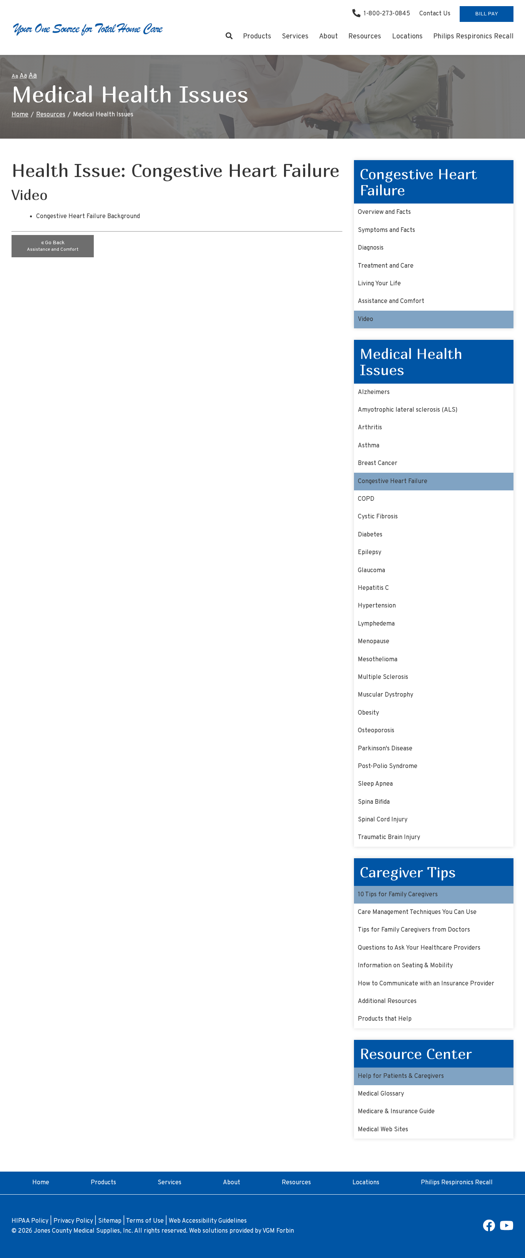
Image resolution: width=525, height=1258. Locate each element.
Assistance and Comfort (391, 301)
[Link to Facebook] (489, 1228)
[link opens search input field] (229, 37)
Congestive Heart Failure (392, 481)
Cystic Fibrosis (378, 517)
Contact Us (434, 14)
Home (20, 115)
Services (295, 36)
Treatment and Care (386, 266)
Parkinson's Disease (385, 749)
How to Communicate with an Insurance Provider (426, 984)
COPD (366, 499)
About (328, 36)
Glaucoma (371, 570)
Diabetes (370, 535)
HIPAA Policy (30, 1221)
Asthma (368, 446)
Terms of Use (145, 1221)
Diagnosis (371, 248)
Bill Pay (486, 14)
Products (257, 36)
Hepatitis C (373, 588)
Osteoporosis (376, 731)
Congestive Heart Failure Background (88, 216)
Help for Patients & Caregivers (401, 1076)
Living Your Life (379, 284)
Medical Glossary (381, 1094)
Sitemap (109, 1221)
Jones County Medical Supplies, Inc (82, 1231)
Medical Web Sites (383, 1130)
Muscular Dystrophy (385, 695)
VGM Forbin (278, 1231)
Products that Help (385, 1019)
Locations (407, 36)
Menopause (373, 642)
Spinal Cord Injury (382, 820)
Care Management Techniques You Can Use (417, 912)
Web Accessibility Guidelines (208, 1221)
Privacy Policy (73, 1221)
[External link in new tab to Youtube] (506, 1228)
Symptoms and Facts (386, 230)
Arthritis (370, 428)
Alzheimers (374, 392)
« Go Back (52, 246)
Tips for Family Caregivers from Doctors (414, 930)
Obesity (368, 713)
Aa (15, 76)
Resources (364, 36)
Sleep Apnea (375, 784)
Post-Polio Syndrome (387, 766)
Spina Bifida (374, 802)
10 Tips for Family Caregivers (398, 895)
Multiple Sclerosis (383, 677)
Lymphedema (376, 624)
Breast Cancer (377, 463)
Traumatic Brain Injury (389, 837)
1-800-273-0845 (387, 14)
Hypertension (377, 606)
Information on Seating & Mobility (405, 966)
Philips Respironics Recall (473, 36)
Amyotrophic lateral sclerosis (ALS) (407, 410)
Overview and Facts (384, 212)
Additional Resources (387, 1001)
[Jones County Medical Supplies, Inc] (88, 29)
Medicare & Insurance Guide (396, 1112)
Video (365, 319)
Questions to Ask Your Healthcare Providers (419, 948)
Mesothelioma (377, 660)
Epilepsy (369, 552)
